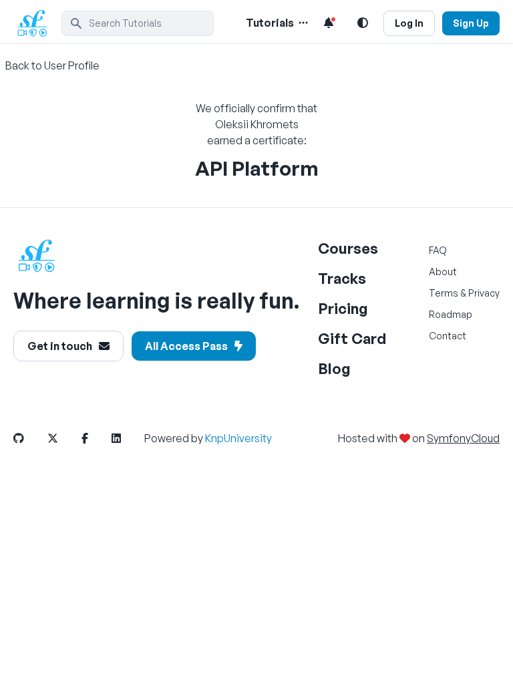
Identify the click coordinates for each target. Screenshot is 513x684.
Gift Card (352, 338)
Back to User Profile (52, 65)
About (443, 271)
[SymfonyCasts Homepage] (37, 23)
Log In (409, 23)
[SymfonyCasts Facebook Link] (95, 438)
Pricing (343, 308)
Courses (348, 248)
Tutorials (270, 22)
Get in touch (59, 346)
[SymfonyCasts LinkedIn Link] (127, 438)
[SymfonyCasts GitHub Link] (29, 438)
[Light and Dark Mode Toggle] (362, 22)
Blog (334, 368)
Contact (447, 335)
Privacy (484, 293)
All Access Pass (186, 346)
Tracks (342, 278)
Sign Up (471, 23)
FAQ (438, 250)
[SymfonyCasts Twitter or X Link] (63, 438)
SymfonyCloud (463, 438)
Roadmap (450, 314)
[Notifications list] (328, 22)
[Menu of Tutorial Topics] (302, 23)
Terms (443, 293)
